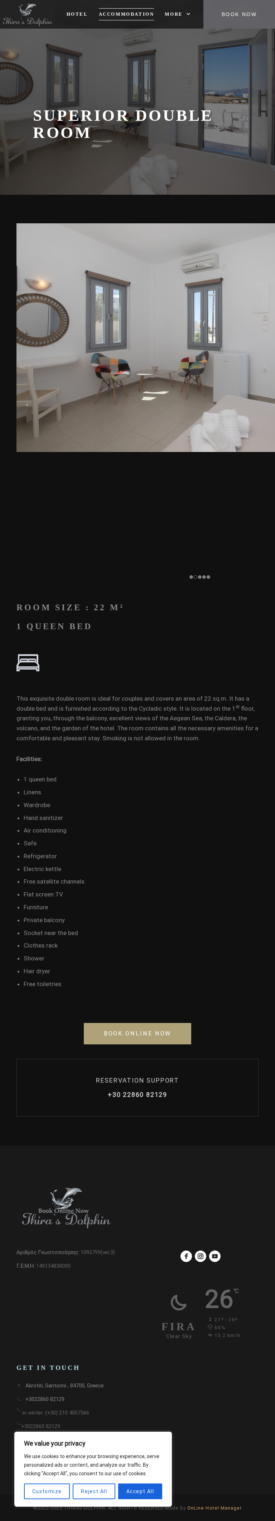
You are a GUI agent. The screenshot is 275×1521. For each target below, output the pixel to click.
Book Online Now (138, 1033)
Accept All (140, 1491)
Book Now (239, 14)
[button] (178, 14)
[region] (93, 1469)
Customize (47, 1491)
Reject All (94, 1491)
